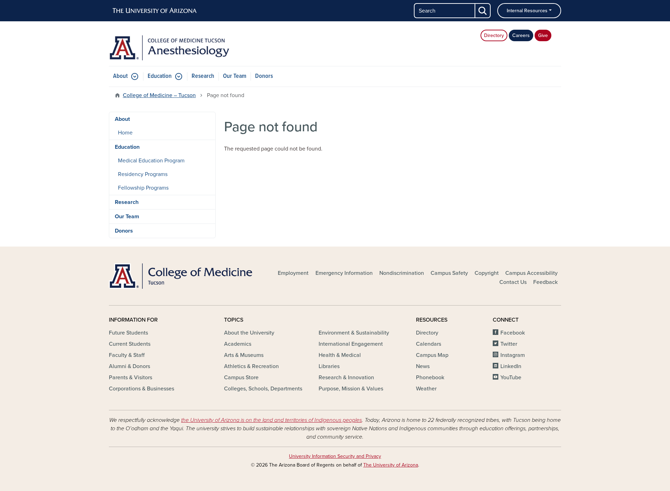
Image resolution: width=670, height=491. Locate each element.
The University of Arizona (390, 465)
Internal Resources (527, 11)
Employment (293, 273)
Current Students (129, 343)
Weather (426, 388)
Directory (494, 35)
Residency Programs (143, 174)
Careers (521, 35)
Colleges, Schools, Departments (263, 388)
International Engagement (351, 343)
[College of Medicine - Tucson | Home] (181, 275)
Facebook (512, 332)
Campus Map (432, 355)
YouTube (510, 377)
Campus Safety (449, 273)
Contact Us (513, 282)
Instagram (512, 355)
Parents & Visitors (130, 377)
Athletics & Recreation (251, 366)
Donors (264, 76)
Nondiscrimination (401, 273)
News (423, 366)
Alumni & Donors (129, 366)
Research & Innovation (346, 377)
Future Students (128, 332)
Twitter (508, 343)
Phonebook (430, 377)
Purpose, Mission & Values (351, 388)
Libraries (329, 366)
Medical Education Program (151, 160)
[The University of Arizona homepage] (155, 11)
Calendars (428, 343)
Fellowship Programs (143, 187)
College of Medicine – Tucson (159, 95)
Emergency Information (344, 273)
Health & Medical (340, 355)
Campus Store (241, 377)
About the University (249, 332)
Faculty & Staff (126, 355)
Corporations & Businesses (141, 388)
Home (125, 132)
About (120, 76)
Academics (237, 343)
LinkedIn (510, 366)
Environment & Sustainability (354, 332)
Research (203, 76)
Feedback (545, 282)
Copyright (487, 273)
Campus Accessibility (531, 273)
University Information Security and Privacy (335, 456)
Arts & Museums (243, 355)
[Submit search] (483, 10)
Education (160, 76)
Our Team (234, 76)
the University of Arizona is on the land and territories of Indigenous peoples (271, 420)
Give (543, 35)
